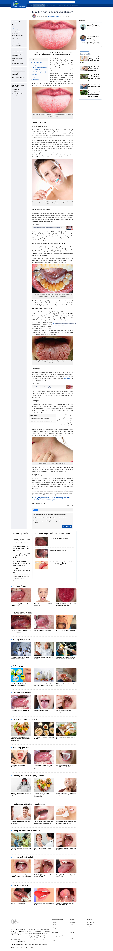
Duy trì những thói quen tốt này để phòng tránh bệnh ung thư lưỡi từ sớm (43, 684)
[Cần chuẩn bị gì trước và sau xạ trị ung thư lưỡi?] (44, 649)
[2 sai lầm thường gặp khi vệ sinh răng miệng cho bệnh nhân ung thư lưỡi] (44, 813)
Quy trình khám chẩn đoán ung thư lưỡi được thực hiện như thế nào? (66, 711)
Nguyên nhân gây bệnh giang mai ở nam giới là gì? (41, 421)
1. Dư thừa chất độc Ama (36, 62)
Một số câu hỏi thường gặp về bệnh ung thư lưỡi (43, 604)
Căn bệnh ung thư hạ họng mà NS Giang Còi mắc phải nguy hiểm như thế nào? (21, 556)
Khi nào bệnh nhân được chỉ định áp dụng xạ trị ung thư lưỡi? (20, 657)
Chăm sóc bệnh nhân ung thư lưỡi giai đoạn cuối (21, 849)
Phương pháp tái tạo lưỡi (17, 63)
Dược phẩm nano (74, 5)
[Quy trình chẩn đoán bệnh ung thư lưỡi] (44, 702)
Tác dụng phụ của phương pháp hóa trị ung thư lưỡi (21, 794)
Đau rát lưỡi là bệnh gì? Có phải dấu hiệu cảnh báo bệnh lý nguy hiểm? (62, 563)
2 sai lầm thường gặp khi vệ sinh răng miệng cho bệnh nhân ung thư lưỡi (43, 822)
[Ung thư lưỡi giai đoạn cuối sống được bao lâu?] (44, 895)
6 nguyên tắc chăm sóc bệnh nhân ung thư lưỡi (66, 849)
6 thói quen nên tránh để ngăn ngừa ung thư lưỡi (65, 684)
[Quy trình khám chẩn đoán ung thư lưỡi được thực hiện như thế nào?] (66, 702)
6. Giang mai (34, 77)
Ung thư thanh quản (16, 98)
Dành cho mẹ (73, 936)
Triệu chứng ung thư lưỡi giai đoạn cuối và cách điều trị (65, 903)
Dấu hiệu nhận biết (16, 29)
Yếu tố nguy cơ (15, 26)
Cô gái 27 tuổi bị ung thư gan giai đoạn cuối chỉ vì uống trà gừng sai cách (21, 570)
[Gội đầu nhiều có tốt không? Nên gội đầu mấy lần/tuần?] (84, 68)
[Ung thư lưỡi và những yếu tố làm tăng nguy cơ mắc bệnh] (21, 622)
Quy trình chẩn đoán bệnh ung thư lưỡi (43, 710)
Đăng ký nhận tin (67, 526)
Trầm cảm (55, 926)
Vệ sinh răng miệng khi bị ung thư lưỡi (17, 55)
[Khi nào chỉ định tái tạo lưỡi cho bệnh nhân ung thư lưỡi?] (44, 866)
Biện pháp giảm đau (16, 38)
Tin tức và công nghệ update (18, 43)
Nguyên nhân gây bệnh (22, 613)
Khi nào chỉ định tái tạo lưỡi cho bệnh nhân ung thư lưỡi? (43, 875)
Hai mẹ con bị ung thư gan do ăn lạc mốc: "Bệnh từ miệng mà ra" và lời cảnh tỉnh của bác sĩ (21, 563)
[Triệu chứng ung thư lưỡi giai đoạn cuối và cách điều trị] (66, 895)
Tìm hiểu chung (15, 24)
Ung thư (54, 922)
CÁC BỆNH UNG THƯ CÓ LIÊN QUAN (18, 86)
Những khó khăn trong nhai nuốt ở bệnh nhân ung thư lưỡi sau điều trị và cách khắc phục (20, 738)
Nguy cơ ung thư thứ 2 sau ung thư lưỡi (18, 73)
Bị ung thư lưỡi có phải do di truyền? (65, 630)
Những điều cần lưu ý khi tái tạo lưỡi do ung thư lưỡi (65, 875)
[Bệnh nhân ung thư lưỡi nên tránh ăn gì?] (66, 729)
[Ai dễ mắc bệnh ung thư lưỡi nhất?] (44, 622)
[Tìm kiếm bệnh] (73, 2)
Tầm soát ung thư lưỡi (17, 69)
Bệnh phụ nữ (72, 922)
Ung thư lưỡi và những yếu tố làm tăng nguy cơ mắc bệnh (21, 631)
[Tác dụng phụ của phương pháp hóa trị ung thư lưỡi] (21, 785)
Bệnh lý (54, 924)
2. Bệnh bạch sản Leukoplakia (37, 65)
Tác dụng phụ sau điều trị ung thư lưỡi (28, 776)
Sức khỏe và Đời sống (39, 5)
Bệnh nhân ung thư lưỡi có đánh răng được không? (20, 822)
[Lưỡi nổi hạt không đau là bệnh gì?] (41, 541)
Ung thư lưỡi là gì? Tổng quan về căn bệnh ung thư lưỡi (20, 604)
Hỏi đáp (54, 928)
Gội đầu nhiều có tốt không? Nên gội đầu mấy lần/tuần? (93, 68)
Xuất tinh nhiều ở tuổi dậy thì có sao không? (94, 85)
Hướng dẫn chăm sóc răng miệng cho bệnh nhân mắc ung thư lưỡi (66, 822)
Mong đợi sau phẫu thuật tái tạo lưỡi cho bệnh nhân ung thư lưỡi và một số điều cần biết (21, 876)
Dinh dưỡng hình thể (57, 938)
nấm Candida (68, 378)
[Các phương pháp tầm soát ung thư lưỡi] (21, 702)
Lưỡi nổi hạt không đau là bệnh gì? (59, 538)
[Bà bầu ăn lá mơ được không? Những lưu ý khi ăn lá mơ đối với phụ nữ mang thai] (84, 92)
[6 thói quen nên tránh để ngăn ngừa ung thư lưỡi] (66, 675)
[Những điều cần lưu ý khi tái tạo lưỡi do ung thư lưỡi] (66, 866)
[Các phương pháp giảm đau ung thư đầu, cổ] (21, 757)
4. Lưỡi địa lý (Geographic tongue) (38, 72)
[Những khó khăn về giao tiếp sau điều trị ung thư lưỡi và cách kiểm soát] (66, 785)
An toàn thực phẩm (57, 936)
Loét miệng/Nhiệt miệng (17, 93)
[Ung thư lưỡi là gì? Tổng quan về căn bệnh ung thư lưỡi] (21, 595)
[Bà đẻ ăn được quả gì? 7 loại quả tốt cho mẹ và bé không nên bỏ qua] (84, 58)
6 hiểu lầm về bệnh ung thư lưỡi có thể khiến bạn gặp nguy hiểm (66, 604)
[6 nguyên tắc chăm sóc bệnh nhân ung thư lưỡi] (66, 840)
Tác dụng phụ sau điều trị (17, 51)
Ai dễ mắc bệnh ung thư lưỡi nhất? (42, 630)
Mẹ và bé (66, 5)
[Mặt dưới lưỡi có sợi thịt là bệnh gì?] (41, 553)
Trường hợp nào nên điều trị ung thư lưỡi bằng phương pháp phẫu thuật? (65, 657)
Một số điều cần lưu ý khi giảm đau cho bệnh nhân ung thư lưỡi (65, 766)
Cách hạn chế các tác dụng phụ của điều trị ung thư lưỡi (43, 849)
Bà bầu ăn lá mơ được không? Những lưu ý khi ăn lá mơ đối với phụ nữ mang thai (94, 93)
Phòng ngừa (15, 33)
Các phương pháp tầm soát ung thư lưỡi (20, 711)
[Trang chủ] (31, 5)
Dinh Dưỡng (60, 5)
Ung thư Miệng (15, 89)
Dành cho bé (72, 935)
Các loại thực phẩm (57, 940)
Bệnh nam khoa (90, 922)
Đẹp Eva (71, 924)
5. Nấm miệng (34, 74)
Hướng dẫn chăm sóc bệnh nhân (18, 59)
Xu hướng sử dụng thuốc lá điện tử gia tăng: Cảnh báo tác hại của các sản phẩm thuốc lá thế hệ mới (21, 541)
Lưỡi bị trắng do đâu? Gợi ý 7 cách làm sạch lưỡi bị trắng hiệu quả (21, 684)
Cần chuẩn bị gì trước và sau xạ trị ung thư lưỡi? (43, 657)
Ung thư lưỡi (16, 22)
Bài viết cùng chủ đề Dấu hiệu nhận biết (52, 534)
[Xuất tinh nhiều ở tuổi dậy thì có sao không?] (84, 86)
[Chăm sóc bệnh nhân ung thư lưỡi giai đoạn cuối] (21, 840)
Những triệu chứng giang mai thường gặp (40, 418)
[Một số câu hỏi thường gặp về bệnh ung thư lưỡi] (44, 595)
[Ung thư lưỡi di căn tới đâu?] (21, 895)
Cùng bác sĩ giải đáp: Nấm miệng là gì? (42, 387)
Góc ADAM (53, 5)
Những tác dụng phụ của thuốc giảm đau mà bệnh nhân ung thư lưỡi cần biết (43, 767)
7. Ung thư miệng (35, 79)
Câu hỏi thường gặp (16, 45)
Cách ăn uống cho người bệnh (17, 36)
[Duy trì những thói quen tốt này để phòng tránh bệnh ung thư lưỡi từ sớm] (44, 675)
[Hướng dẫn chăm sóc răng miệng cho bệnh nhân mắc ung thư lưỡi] (66, 813)
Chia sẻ (36, 509)
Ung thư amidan (15, 91)
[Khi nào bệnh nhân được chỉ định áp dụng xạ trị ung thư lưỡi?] (21, 649)
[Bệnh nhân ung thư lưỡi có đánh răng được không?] (21, 813)
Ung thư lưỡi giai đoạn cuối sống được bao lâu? (44, 903)
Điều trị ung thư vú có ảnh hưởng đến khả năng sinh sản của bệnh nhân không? (21, 548)
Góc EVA (47, 5)
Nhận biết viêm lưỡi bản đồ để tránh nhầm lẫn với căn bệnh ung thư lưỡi (65, 324)
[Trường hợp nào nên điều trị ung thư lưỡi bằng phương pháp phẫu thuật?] (66, 649)
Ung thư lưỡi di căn (16, 41)
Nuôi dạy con (72, 938)
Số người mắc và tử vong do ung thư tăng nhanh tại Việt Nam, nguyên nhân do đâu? (21, 578)
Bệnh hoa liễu (90, 928)
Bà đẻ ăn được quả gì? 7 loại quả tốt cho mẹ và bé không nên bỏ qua (90, 59)
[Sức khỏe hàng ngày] (19, 4)
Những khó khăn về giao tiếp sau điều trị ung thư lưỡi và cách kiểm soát (66, 794)
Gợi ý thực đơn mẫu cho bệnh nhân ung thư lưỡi (44, 737)
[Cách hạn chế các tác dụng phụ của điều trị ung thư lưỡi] (44, 840)
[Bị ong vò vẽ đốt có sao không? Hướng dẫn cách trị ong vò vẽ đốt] (84, 76)
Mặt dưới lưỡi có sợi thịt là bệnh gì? (59, 550)
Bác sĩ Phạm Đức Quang (53, 16)
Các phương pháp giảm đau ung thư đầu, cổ (20, 766)
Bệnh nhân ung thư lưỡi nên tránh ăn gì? (65, 737)
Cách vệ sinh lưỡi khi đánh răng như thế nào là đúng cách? (47, 227)
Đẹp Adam (89, 924)
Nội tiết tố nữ (72, 926)
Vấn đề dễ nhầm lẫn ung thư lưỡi (18, 78)
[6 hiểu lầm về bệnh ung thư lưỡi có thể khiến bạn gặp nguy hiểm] (66, 595)
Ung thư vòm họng (16, 95)
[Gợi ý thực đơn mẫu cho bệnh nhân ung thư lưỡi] (44, 729)
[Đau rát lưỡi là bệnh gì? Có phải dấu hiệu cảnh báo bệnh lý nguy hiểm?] (41, 565)
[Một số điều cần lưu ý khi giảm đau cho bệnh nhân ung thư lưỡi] (66, 757)
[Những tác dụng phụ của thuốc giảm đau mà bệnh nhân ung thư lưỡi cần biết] (44, 757)
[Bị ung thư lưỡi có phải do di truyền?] (66, 622)
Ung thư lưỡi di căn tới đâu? (18, 903)
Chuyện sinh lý (90, 926)
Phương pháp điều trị (16, 31)
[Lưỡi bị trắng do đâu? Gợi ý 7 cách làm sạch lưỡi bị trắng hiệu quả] (21, 675)
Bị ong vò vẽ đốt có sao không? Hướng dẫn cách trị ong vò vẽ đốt (94, 77)
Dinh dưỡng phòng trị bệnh (58, 935)
